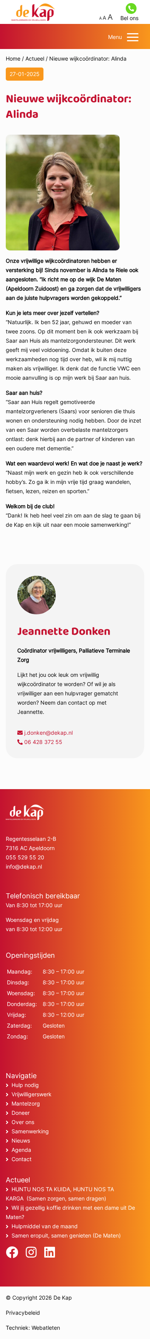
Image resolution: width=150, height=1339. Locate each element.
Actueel (34, 58)
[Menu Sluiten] (132, 37)
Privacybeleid (23, 1312)
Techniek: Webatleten (33, 1327)
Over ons (23, 1122)
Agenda (21, 1149)
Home (13, 58)
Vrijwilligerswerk (32, 1094)
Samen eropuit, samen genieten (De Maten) (66, 1235)
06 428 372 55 (42, 742)
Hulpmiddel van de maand (45, 1226)
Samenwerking (30, 1131)
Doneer (21, 1112)
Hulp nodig (25, 1085)
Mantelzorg (26, 1103)
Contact (22, 1159)
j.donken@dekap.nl (48, 732)
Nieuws (21, 1140)
